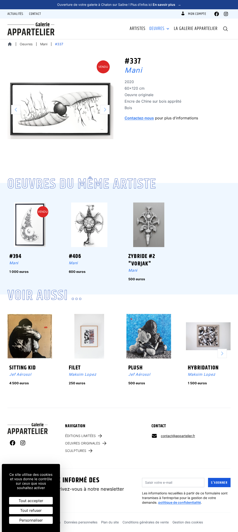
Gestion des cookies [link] (187, 522)
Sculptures (75, 451)
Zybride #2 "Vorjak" (141, 260)
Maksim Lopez (82, 374)
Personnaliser (31, 520)
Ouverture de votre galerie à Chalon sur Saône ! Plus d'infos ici (119, 5)
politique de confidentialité (179, 502)
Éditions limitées (80, 436)
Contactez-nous (139, 118)
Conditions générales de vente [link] (145, 522)
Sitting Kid (22, 368)
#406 (75, 256)
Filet (75, 368)
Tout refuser (31, 510)
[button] (224, 353)
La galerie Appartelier (196, 29)
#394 (15, 256)
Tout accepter (31, 500)
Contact (35, 14)
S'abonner (219, 482)
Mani (43, 44)
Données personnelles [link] (80, 522)
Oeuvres (157, 29)
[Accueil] (9, 44)
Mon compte (197, 14)
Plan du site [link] (110, 522)
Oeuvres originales (82, 443)
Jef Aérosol (20, 374)
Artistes (137, 29)
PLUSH (135, 368)
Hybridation (203, 368)
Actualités (15, 14)
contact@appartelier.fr (178, 436)
